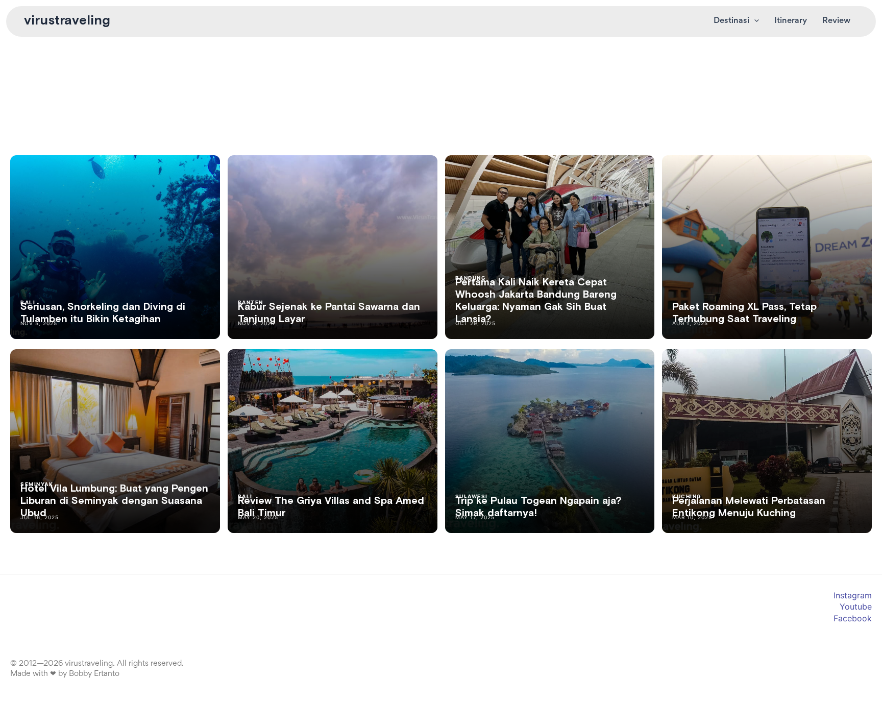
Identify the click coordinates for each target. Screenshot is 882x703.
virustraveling (67, 21)
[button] (754, 21)
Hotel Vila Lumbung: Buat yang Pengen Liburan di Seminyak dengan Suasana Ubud (114, 500)
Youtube (856, 606)
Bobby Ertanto (94, 673)
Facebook (853, 618)
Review (836, 21)
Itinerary (790, 21)
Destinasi (731, 21)
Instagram (853, 595)
